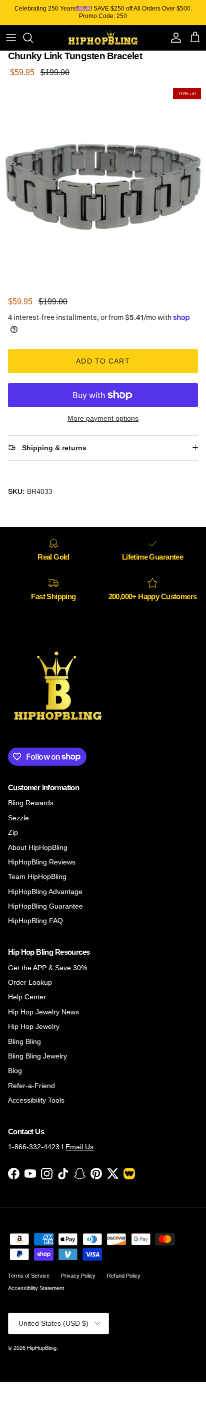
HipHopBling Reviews (42, 862)
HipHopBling (41, 1348)
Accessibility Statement (36, 1288)
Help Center (27, 997)
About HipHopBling (38, 847)
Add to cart (103, 361)
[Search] (33, 38)
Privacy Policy (78, 1276)
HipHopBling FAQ (35, 921)
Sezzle (18, 818)
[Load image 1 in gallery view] (103, 186)
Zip (13, 832)
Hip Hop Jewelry (34, 1026)
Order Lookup (30, 982)
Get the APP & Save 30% (47, 968)
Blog (15, 1071)
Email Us (80, 1147)
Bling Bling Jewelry (37, 1056)
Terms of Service (29, 1276)
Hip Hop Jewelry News (43, 1012)
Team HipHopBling (37, 876)
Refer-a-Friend (31, 1086)
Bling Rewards (31, 803)
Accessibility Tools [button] (36, 1100)
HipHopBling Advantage (45, 892)
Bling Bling (24, 1041)
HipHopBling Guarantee (45, 906)
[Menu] (11, 38)
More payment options (103, 418)
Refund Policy (123, 1276)
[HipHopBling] (103, 37)
